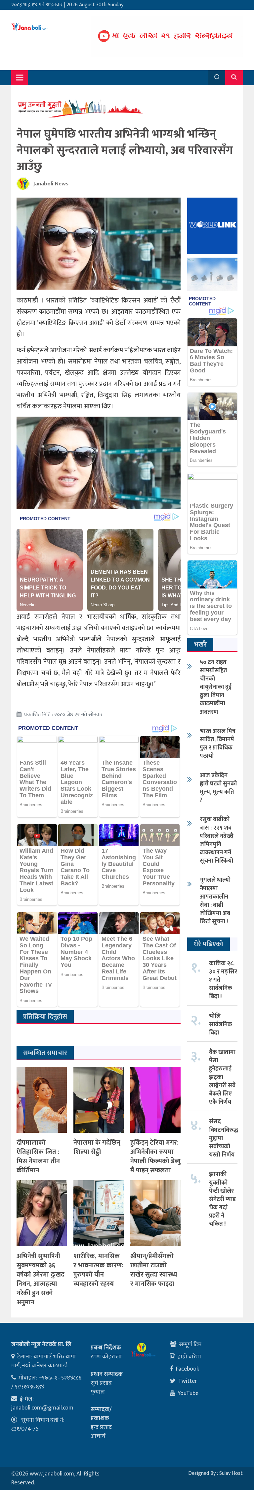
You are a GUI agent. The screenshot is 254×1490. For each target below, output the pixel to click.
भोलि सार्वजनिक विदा (220, 1024)
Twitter (187, 1381)
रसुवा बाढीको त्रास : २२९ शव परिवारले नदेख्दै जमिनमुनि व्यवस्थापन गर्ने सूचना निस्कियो (216, 840)
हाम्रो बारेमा (189, 1357)
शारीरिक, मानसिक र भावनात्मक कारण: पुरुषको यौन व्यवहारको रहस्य (98, 1270)
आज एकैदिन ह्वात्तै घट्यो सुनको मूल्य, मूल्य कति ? (218, 788)
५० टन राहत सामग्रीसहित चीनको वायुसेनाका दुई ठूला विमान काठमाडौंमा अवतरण (216, 687)
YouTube (188, 1393)
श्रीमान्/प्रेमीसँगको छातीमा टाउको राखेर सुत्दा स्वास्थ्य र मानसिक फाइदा (153, 1270)
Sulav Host (231, 1473)
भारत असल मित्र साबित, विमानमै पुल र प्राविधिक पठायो (217, 743)
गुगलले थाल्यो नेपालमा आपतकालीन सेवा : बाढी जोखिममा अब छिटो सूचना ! (215, 901)
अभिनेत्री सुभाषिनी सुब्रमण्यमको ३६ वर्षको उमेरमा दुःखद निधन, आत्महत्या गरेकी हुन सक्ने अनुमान (40, 1279)
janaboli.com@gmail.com (42, 1408)
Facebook (187, 1369)
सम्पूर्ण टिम (190, 1344)
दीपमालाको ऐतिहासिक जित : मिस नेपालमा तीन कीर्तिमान (38, 1156)
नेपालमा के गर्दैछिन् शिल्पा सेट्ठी (96, 1147)
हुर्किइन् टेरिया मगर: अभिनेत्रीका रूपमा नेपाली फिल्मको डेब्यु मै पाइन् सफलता (155, 1156)
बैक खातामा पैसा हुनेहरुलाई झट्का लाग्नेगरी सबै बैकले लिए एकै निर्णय (222, 1077)
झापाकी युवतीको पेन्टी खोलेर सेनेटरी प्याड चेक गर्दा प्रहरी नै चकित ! (222, 1199)
